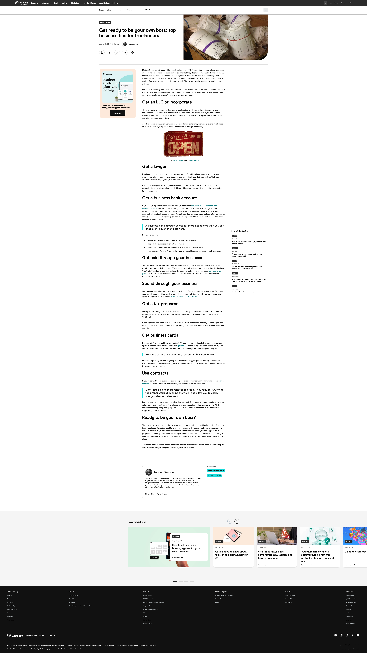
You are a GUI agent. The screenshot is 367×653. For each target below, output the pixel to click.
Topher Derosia (133, 44)
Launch (137, 10)
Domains (235, 248)
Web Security (349, 616)
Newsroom (10, 616)
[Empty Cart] (350, 3)
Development (105, 23)
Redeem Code (147, 620)
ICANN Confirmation (149, 598)
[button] (175, 581)
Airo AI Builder (104, 3)
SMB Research (150, 10)
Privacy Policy (348, 645)
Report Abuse (72, 598)
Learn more (176, 557)
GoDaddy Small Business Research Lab (153, 602)
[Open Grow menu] (123, 10)
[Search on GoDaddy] (265, 10)
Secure (129, 10)
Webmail (145, 613)
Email (56, 3)
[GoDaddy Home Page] (15, 635)
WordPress (349, 609)
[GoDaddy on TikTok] (347, 636)
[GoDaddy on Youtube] (358, 636)
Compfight (193, 160)
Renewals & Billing (290, 598)
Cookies (357, 645)
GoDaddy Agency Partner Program (224, 595)
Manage (235, 235)
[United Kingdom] (21, 2)
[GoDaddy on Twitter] (352, 636)
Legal (8, 613)
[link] (109, 52)
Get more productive (216, 471)
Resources (72, 602)
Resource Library (105, 10)
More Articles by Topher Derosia (156, 494)
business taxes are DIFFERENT (184, 297)
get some (182, 346)
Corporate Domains (148, 606)
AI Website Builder (351, 602)
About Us (9, 595)
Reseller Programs (220, 598)
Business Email (350, 606)
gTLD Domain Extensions (353, 598)
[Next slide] (236, 521)
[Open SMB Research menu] (156, 10)
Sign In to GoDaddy (290, 595)
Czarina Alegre (178, 160)
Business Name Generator (150, 609)
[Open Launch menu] (141, 10)
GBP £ (51, 635)
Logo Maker (349, 620)
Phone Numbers (350, 623)
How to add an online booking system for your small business (186, 548)
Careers (9, 598)
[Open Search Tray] (325, 3)
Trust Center (10, 620)
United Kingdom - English (35, 635)
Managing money (214, 476)
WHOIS (145, 616)
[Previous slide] (229, 521)
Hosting (348, 613)
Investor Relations (12, 609)
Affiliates (217, 602)
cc (198, 160)
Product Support (73, 595)
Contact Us (10, 602)
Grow (120, 10)
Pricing (115, 3)
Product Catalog (147, 623)
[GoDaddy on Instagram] (341, 636)
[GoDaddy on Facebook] (336, 636)
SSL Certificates (90, 3)
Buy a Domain (350, 595)
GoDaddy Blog (11, 606)
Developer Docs (147, 595)
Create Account (289, 602)
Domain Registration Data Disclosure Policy (80, 606)
